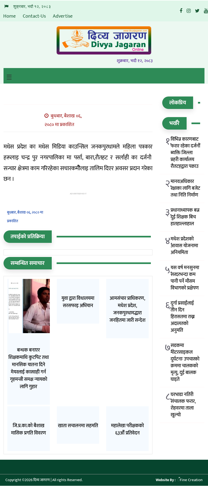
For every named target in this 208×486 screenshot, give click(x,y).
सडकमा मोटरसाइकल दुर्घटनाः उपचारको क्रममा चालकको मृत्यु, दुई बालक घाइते (185, 362)
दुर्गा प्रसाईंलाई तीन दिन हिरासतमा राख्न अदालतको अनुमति (183, 317)
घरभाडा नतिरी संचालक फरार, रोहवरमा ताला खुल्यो (183, 405)
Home (9, 16)
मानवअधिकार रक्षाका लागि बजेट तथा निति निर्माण (185, 188)
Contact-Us (34, 16)
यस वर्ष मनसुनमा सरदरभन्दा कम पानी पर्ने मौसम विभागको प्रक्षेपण (185, 278)
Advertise (63, 16)
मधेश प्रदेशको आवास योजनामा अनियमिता (184, 246)
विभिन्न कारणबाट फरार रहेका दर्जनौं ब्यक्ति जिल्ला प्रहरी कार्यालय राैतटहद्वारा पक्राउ (185, 153)
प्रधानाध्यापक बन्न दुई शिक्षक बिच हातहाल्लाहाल (185, 217)
